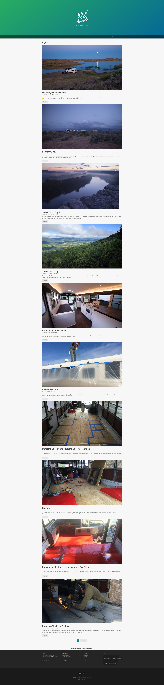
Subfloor (46, 508)
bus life (113, 658)
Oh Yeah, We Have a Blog (54, 92)
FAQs (116, 36)
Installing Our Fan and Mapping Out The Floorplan (66, 449)
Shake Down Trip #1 (51, 271)
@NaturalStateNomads (87, 648)
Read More (45, 101)
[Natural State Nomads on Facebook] (80, 673)
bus (110, 656)
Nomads (115, 660)
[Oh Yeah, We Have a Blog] (82, 88)
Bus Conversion (107, 658)
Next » (84, 640)
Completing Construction (54, 330)
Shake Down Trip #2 (51, 212)
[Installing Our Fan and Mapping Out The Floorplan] (82, 445)
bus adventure (115, 656)
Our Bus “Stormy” (109, 36)
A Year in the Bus (45, 655)
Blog (102, 36)
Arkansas (106, 656)
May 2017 (43, 660)
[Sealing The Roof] (82, 386)
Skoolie (105, 663)
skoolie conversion (112, 663)
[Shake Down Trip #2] (80, 208)
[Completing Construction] (82, 326)
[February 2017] (82, 148)
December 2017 (86, 655)
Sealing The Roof (50, 389)
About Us (121, 36)
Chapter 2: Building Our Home (67, 657)
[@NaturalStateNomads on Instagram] (83, 673)
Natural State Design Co (86, 677)
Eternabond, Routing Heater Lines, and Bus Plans (65, 567)
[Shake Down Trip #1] (82, 267)
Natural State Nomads (108, 660)
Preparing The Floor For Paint (56, 626)
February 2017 (49, 151)
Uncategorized (65, 660)
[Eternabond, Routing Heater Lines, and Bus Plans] (82, 563)
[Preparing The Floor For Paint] (82, 622)
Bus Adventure (65, 655)
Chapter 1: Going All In (66, 656)
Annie (57, 94)
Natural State (118, 658)
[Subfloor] (82, 504)
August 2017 (85, 657)
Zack (56, 450)
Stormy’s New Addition (46, 657)
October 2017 (85, 656)
